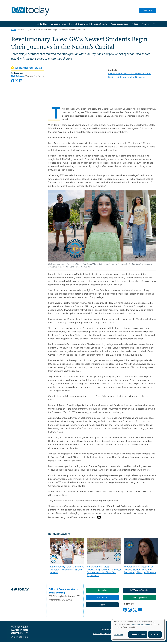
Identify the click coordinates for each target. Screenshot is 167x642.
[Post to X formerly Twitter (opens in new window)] (17, 81)
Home (13, 30)
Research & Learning (78, 24)
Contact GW (98, 633)
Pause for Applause (119, 24)
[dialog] (138, 629)
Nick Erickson (17, 76)
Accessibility (108, 633)
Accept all (155, 634)
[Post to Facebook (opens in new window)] (13, 81)
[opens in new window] (125, 612)
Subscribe (147, 10)
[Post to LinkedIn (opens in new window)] (21, 81)
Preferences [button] (118, 634)
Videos (135, 24)
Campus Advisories (108, 629)
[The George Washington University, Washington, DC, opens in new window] (19, 631)
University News (58, 24)
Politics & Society (99, 24)
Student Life (42, 24)
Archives (146, 24)
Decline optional (138, 634)
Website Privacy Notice (141, 624)
